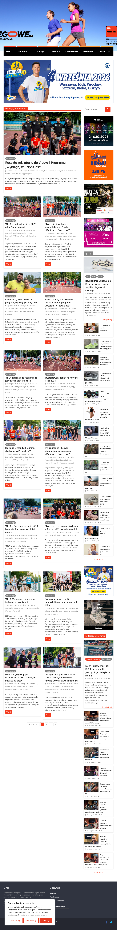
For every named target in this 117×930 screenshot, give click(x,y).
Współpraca (54, 897)
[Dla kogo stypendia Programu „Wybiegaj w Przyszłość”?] (22, 422)
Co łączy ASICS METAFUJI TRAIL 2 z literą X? (105, 449)
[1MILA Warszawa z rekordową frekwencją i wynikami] (22, 573)
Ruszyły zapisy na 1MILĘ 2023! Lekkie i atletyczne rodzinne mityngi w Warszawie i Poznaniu (61, 677)
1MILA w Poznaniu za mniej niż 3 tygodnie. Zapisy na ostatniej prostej (21, 529)
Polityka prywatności (57, 907)
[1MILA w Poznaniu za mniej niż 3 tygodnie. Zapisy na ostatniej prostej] (22, 500)
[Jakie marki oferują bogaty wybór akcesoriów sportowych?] (91, 356)
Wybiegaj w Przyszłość (26, 174)
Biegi (8, 51)
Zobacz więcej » (98, 559)
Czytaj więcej (107, 319)
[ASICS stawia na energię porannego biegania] (91, 324)
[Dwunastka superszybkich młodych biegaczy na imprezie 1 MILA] (62, 573)
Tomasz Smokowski (51, 239)
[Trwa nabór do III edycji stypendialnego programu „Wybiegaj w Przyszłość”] (62, 422)
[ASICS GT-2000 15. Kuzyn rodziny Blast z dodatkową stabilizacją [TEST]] (91, 340)
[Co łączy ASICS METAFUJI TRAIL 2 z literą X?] (91, 445)
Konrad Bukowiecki (72, 171)
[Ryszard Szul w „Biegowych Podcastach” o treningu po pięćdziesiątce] (91, 730)
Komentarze (71, 51)
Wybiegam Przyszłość (67, 690)
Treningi (55, 51)
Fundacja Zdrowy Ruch (60, 312)
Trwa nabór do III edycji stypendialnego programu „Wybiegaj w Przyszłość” (58, 451)
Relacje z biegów (33, 608)
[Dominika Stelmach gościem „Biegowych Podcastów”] (91, 767)
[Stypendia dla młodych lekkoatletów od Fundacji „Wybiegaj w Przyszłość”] (62, 198)
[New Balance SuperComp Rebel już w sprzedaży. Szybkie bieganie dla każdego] (99, 258)
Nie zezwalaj (31, 920)
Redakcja (24, 171)
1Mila (30, 230)
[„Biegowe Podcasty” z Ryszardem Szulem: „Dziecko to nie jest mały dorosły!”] (91, 835)
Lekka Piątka (58, 611)
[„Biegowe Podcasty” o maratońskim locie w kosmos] (91, 819)
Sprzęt (40, 51)
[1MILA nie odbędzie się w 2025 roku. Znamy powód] (22, 198)
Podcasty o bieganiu (95, 635)
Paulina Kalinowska (66, 460)
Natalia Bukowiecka (11, 174)
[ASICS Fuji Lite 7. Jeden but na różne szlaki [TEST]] (91, 461)
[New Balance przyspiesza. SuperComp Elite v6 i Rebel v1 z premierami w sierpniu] (91, 408)
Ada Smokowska (55, 687)
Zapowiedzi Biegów (58, 390)
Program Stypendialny (52, 463)
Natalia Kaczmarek (20, 311)
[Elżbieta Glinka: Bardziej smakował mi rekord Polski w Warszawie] (91, 749)
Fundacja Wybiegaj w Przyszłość (54, 171)
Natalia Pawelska (10, 687)
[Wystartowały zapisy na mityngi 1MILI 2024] (62, 351)
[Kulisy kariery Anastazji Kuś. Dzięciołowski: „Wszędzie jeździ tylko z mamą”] (99, 641)
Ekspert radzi (33, 684)
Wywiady (88, 51)
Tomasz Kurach (22, 687)
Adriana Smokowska (36, 171)
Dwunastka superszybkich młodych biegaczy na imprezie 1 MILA (61, 602)
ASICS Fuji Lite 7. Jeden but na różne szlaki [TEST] (106, 465)
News (94, 277)
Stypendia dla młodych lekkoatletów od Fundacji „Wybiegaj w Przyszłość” (57, 227)
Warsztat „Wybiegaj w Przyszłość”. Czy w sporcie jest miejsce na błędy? (20, 677)
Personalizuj (15, 920)
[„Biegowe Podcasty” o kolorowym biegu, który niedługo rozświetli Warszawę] (91, 712)
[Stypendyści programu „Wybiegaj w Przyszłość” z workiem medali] (62, 500)
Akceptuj (46, 920)
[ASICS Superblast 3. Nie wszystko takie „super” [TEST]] (91, 496)
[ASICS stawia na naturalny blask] (91, 545)
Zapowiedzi (23, 51)
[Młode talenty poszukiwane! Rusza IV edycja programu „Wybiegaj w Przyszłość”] (62, 273)
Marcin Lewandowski (20, 608)
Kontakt (102, 51)
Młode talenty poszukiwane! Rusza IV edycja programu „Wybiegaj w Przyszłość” (59, 302)
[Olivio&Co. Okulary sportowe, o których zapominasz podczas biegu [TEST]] (91, 527)
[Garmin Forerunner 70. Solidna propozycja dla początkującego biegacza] (91, 390)
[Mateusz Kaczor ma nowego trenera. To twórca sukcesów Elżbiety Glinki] (91, 783)
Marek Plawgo (57, 236)
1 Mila (72, 457)
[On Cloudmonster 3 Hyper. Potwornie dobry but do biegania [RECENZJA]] (91, 372)
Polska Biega (10, 159)
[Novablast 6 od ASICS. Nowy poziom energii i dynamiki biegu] (91, 511)
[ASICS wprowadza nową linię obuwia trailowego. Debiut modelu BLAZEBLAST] (91, 477)
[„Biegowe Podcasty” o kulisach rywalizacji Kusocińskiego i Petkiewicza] (91, 801)
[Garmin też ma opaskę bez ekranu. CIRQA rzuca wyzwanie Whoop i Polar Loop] (91, 427)
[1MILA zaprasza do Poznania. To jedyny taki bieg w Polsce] (22, 351)
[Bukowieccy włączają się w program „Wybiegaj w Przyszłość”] (22, 273)
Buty (87, 277)
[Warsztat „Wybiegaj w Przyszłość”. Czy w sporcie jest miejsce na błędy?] (22, 648)
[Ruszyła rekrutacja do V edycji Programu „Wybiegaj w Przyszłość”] (42, 113)
